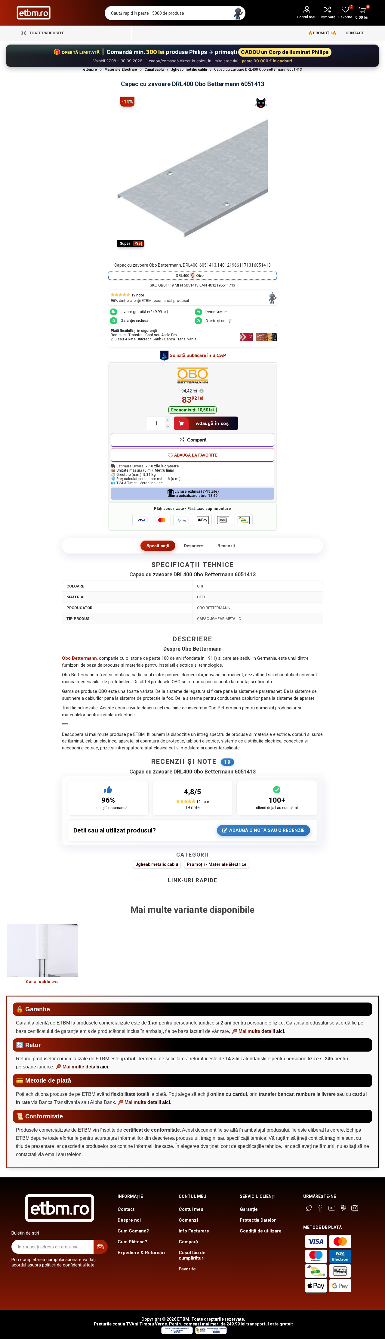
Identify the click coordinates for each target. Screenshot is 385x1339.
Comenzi (188, 1220)
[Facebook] (320, 1208)
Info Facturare (194, 1231)
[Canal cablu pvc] (42, 950)
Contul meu (306, 17)
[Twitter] (309, 1208)
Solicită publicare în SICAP (198, 355)
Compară (327, 17)
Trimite (101, 1247)
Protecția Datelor (258, 1220)
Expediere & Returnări (141, 1252)
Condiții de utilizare (261, 1231)
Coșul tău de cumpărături (192, 1255)
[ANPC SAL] (210, 1332)
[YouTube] (332, 1208)
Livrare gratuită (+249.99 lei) (144, 311)
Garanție (249, 1209)
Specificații (157, 545)
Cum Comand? (133, 1231)
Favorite (187, 1269)
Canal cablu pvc (42, 981)
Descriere (193, 545)
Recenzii (226, 545)
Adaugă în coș (212, 423)
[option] (42, 957)
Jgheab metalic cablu (157, 864)
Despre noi (129, 1220)
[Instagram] (354, 1208)
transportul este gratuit (269, 1324)
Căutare (238, 13)
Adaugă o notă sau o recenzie (267, 830)
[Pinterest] (343, 1208)
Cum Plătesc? (132, 1241)
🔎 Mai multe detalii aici (257, 1031)
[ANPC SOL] (177, 1332)
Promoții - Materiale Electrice (216, 864)
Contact (126, 1209)
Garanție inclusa (134, 320)
